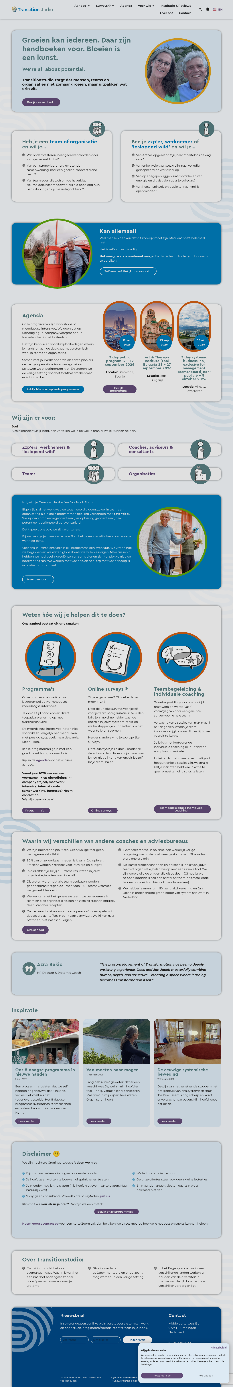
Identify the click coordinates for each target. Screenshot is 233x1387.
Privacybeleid (219, 1347)
